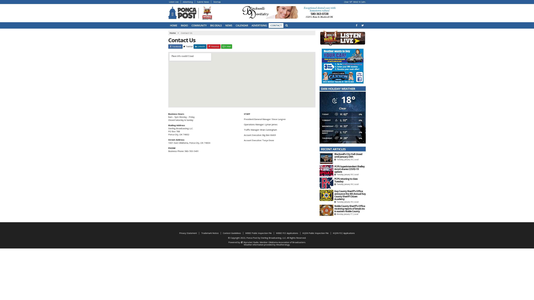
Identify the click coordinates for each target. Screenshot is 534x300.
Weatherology (283, 244)
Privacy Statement (188, 233)
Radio (184, 25)
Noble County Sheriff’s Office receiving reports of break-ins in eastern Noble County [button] (349, 208)
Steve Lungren (279, 119)
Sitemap (217, 2)
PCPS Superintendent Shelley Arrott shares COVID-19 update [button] (349, 169)
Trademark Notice (210, 233)
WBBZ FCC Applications (287, 233)
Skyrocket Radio (251, 242)
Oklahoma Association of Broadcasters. (287, 242)
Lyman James (271, 124)
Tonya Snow (268, 140)
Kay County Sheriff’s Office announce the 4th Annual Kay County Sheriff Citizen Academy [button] (350, 195)
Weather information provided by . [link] (267, 244)
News (228, 25)
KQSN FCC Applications (344, 233)
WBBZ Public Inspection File (258, 233)
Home (173, 33)
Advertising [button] (259, 25)
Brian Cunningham (268, 129)
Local (356, 159)
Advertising (188, 2)
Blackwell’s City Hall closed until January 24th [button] (348, 155)
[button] (356, 25)
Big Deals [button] (216, 25)
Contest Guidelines (232, 233)
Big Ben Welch (269, 135)
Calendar (242, 25)
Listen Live (174, 2)
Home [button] (173, 25)
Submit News (203, 2)
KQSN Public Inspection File (315, 233)
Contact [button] (276, 25)
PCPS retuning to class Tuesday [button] (346, 180)
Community (199, 25)
